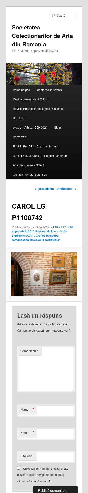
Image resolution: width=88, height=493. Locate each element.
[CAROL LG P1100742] (44, 274)
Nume (27, 409)
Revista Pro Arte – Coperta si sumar (35, 146)
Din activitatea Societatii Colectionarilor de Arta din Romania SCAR (40, 160)
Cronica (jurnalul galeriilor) (30, 174)
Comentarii (20, 137)
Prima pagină (21, 90)
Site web (26, 455)
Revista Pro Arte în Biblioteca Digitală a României (38, 113)
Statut (57, 127)
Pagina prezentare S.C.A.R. (30, 99)
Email (27, 432)
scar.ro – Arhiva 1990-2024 (30, 127)
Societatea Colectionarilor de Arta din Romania (42, 35)
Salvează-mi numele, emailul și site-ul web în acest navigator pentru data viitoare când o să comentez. (43, 474)
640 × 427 (59, 227)
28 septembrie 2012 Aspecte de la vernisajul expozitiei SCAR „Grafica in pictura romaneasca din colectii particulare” (42, 233)
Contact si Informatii (49, 90)
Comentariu (29, 351)
